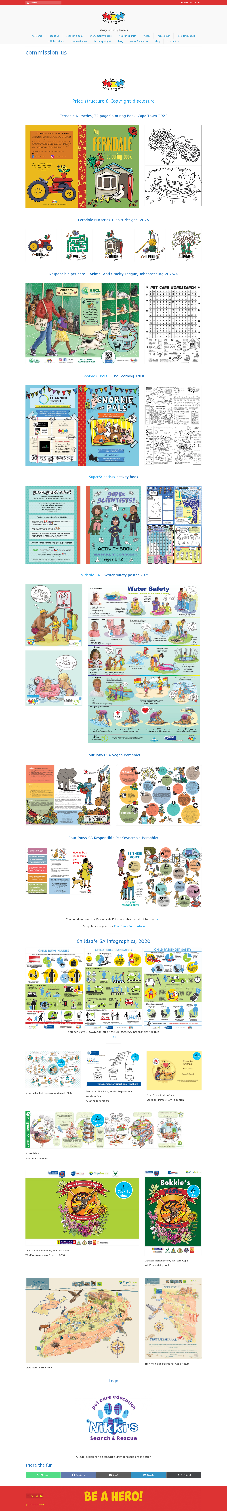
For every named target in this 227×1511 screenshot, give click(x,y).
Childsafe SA (89, 574)
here (158, 919)
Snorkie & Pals (94, 376)
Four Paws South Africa (129, 926)
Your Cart (191, 2)
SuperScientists (102, 476)
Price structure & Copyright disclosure (113, 101)
